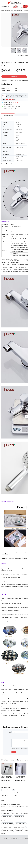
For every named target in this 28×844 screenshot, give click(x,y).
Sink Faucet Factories (20, 823)
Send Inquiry (14, 76)
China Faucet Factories (8, 823)
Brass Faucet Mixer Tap (19, 827)
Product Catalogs (22, 790)
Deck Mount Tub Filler (19, 816)
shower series (18, 798)
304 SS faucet (4, 795)
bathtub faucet (4, 798)
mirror (16, 795)
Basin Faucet (15, 813)
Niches (2, 793)
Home (2, 10)
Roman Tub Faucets (7, 816)
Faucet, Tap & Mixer (21, 10)
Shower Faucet (6, 813)
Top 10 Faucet (19, 830)
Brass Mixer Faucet (7, 827)
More (2, 833)
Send (14, 752)
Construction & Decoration (10, 10)
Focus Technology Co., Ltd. (18, 838)
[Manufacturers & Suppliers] (14, 2)
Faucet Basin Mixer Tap (8, 830)
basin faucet (17, 793)
